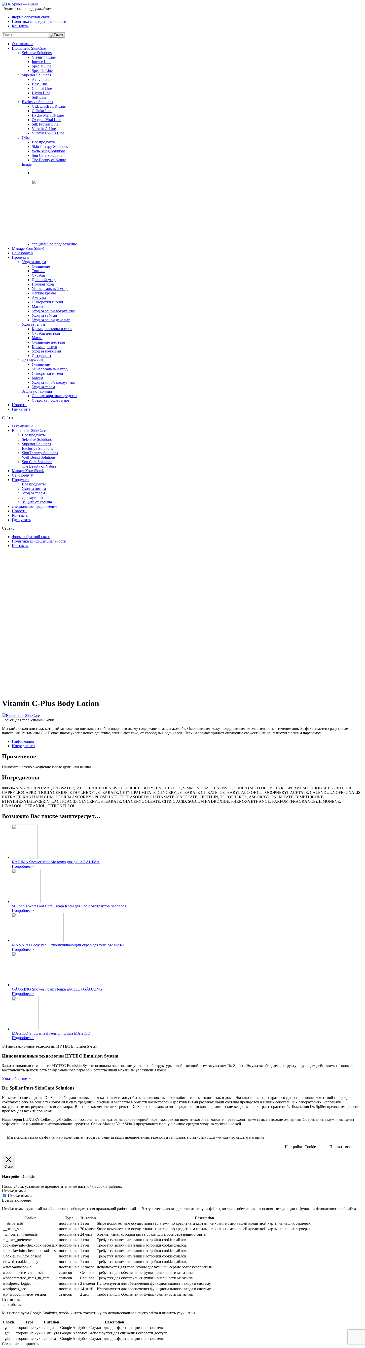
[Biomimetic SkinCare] (21, 715)
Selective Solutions (37, 53)
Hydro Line (41, 93)
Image (27, 164)
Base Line (40, 84)
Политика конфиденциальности (39, 21)
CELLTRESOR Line (49, 106)
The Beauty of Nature (49, 160)
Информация (23, 741)
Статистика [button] (12, 1299)
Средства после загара (51, 400)
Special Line (41, 66)
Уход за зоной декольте (51, 320)
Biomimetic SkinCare (29, 48)
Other (26, 137)
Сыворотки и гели (47, 302)
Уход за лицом (34, 262)
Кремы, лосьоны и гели (52, 329)
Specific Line (42, 70)
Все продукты (44, 142)
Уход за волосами (46, 351)
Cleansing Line (44, 57)
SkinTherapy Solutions (50, 146)
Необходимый (20, 1196)
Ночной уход (43, 284)
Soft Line (39, 97)
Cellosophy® (22, 253)
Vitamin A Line (44, 129)
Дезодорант (41, 355)
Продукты (20, 257)
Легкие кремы (44, 293)
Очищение (41, 266)
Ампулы (39, 297)
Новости (19, 405)
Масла (37, 338)
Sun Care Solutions (47, 155)
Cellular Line (42, 111)
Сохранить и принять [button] (20, 1344)
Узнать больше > (16, 1078)
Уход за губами (44, 315)
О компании (22, 44)
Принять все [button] (340, 1147)
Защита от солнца (37, 391)
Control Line (42, 88)
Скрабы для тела (46, 333)
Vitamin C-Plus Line (48, 133)
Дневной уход (44, 280)
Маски (37, 306)
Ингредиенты (23, 746)
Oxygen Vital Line (46, 120)
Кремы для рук (44, 347)
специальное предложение (54, 244)
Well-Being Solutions (48, 151)
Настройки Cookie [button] (300, 1147)
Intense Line (41, 62)
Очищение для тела (48, 342)
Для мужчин (32, 360)
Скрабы (38, 275)
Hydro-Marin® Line (48, 115)
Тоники (38, 271)
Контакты (20, 26)
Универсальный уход (50, 289)
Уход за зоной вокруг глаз (53, 311)
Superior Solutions (36, 75)
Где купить (21, 409)
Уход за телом (33, 324)
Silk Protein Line (45, 124)
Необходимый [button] (14, 1191)
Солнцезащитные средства (54, 396)
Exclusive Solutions (37, 102)
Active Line (41, 79)
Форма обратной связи (31, 17)
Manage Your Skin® (28, 248)
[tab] (187, 741)
